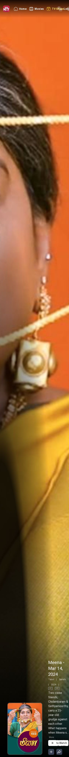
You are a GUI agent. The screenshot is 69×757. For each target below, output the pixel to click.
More (51, 737)
